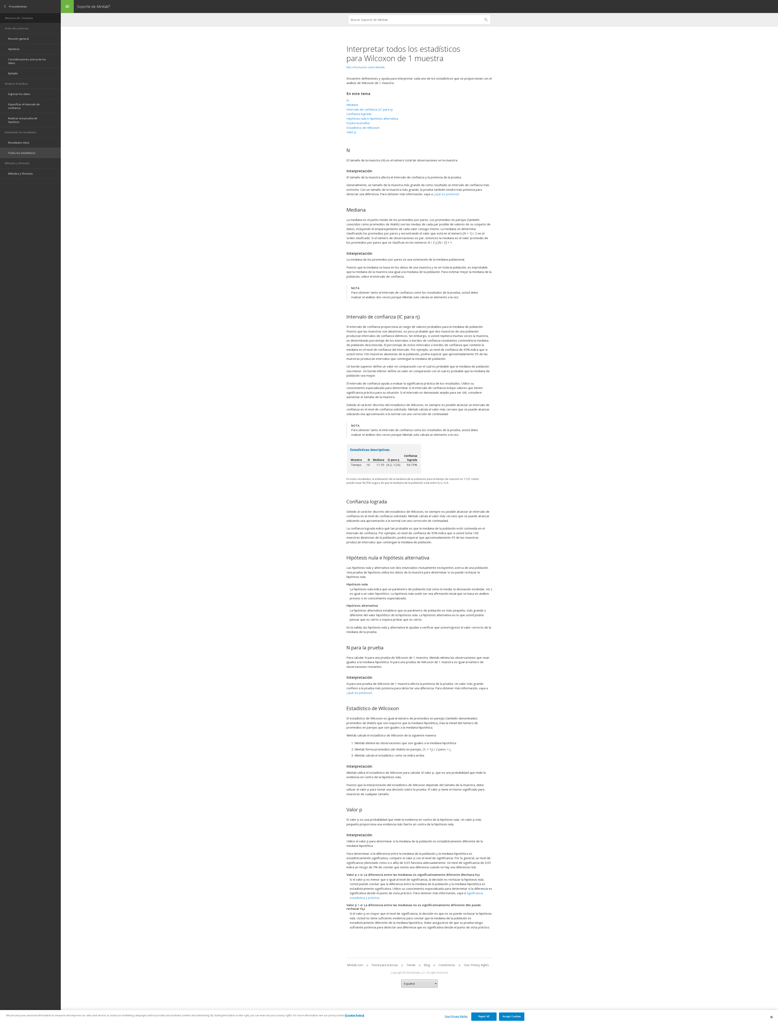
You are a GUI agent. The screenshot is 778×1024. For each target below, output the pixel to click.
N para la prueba (358, 123)
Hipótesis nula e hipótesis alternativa (372, 118)
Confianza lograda (358, 114)
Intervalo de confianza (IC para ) (369, 109)
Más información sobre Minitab (365, 67)
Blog (427, 965)
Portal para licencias (385, 965)
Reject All (484, 1016)
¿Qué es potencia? (446, 194)
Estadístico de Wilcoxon (362, 128)
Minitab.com (355, 965)
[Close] (771, 1017)
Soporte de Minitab (93, 6)
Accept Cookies (511, 1016)
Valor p (351, 132)
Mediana (352, 105)
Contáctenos (446, 965)
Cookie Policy (354, 1015)
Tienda (410, 965)
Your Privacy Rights (456, 1016)
